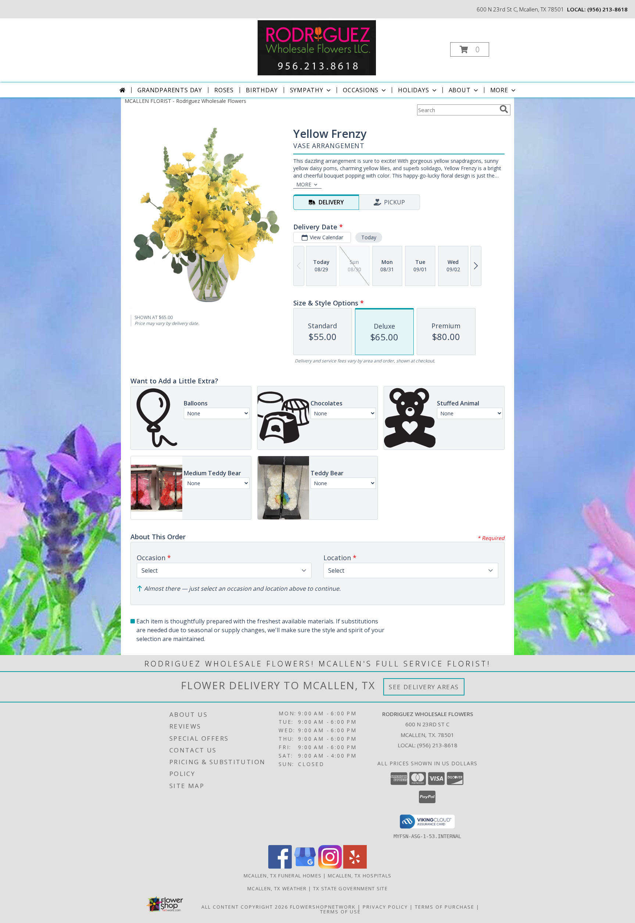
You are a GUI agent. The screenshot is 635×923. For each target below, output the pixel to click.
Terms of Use (340, 911)
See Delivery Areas (424, 687)
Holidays (413, 90)
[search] (504, 109)
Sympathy (306, 90)
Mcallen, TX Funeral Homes (283, 875)
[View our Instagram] (330, 866)
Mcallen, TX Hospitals (359, 875)
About (460, 90)
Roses (224, 90)
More (499, 90)
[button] (469, 49)
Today (368, 237)
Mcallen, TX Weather (277, 888)
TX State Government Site (350, 888)
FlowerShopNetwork (323, 907)
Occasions (361, 90)
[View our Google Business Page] (305, 866)
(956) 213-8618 (607, 9)
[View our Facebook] (280, 866)
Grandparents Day (169, 90)
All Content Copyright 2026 (244, 907)
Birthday (261, 90)
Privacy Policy (385, 907)
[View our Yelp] (355, 866)
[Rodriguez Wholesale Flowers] (317, 47)
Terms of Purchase (444, 907)
